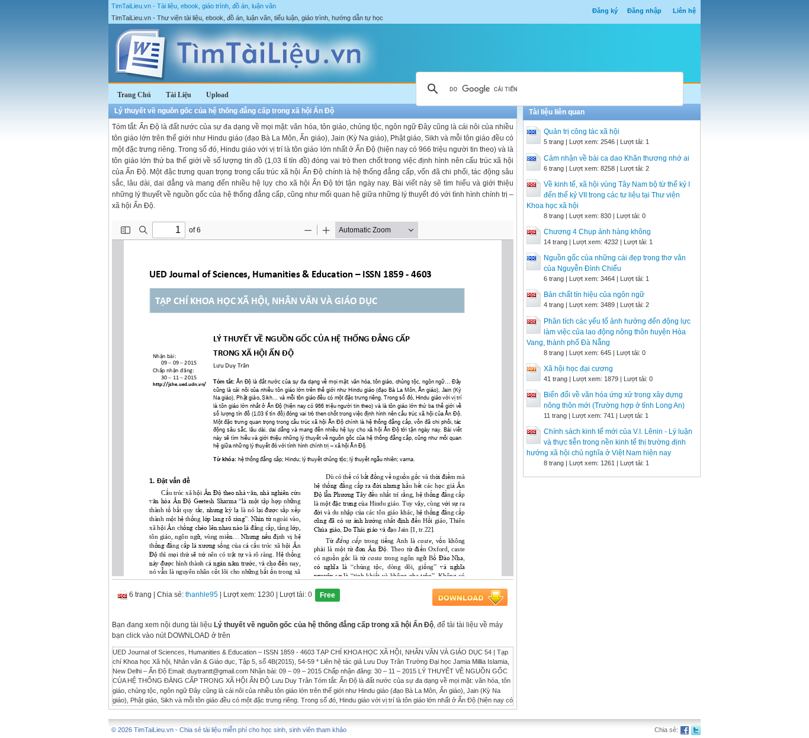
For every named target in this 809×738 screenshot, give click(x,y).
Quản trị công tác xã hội (581, 131)
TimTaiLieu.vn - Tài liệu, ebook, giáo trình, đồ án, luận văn (193, 5)
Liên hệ (684, 10)
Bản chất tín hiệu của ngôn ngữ (594, 294)
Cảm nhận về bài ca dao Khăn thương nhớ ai (616, 158)
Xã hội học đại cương (578, 369)
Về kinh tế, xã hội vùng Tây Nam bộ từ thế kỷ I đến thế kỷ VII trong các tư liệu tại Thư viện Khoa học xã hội (608, 195)
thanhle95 (201, 594)
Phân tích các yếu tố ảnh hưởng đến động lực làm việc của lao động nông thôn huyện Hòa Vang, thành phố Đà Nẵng (609, 332)
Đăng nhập (644, 10)
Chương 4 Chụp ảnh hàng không (597, 232)
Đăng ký (605, 10)
